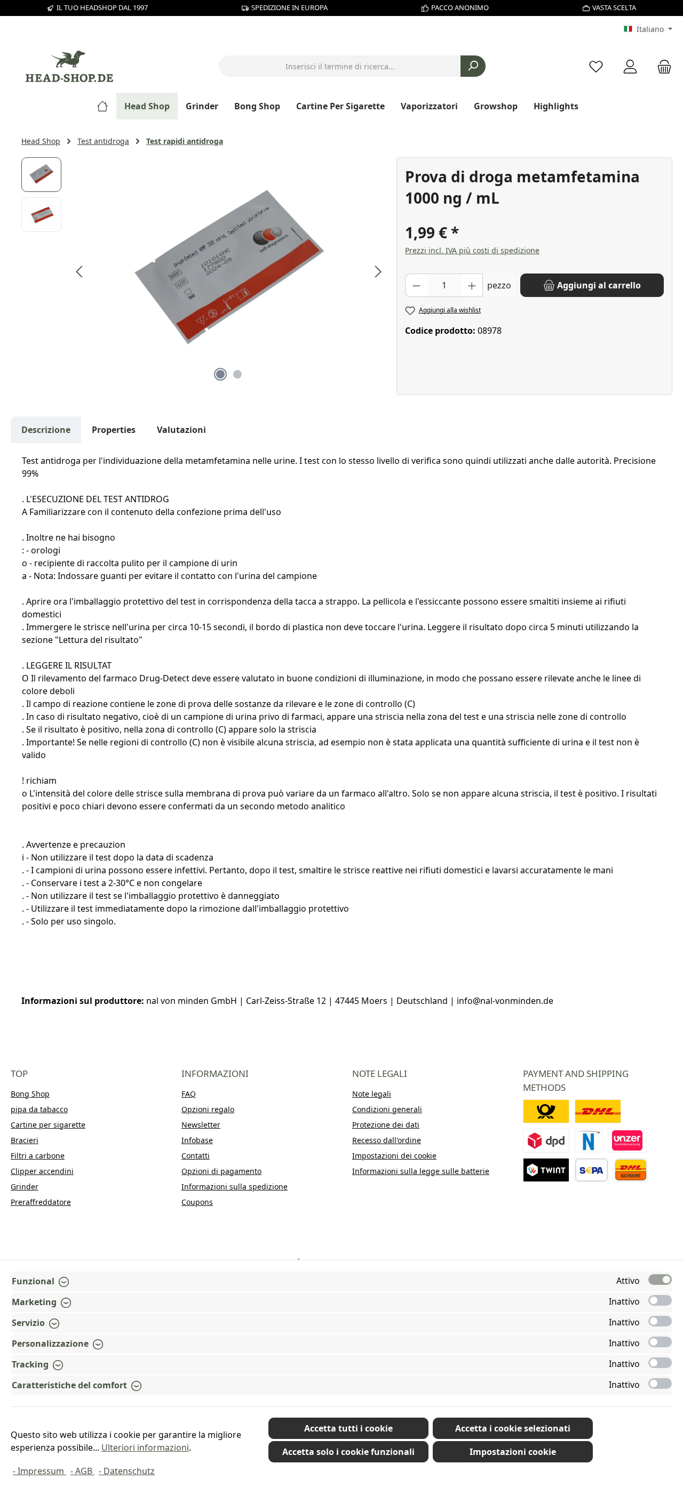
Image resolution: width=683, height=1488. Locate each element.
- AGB (82, 1471)
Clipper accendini (42, 1171)
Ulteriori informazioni (145, 1447)
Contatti (195, 1156)
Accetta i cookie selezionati (512, 1428)
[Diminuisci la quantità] (416, 285)
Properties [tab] (114, 430)
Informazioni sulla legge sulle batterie (420, 1171)
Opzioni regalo (207, 1109)
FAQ (188, 1094)
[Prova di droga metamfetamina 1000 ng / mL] (229, 272)
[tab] (46, 429)
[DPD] (546, 1141)
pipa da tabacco (39, 1109)
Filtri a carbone (38, 1156)
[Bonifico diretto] (627, 1141)
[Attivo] (660, 1279)
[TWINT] (546, 1170)
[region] (203, 272)
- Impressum (39, 1471)
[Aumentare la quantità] (472, 285)
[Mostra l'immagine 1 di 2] (220, 374)
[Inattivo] (660, 1300)
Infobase (197, 1140)
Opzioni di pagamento (221, 1171)
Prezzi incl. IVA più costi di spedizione (472, 250)
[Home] (106, 106)
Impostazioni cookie (513, 1452)
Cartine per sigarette (48, 1125)
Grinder (24, 1186)
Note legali (371, 1094)
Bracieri (24, 1140)
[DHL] (598, 1111)
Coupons (197, 1202)
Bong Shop (30, 1094)
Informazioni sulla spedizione (234, 1186)
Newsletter (200, 1125)
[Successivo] (378, 271)
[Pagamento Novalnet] (588, 1141)
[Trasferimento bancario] (591, 1170)
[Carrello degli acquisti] (661, 66)
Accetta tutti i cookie (348, 1428)
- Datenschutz (127, 1471)
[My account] (630, 66)
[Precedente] (80, 271)
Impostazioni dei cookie (394, 1156)
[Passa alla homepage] (69, 66)
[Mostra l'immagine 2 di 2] (237, 374)
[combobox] (340, 66)
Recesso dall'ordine (386, 1140)
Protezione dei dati (385, 1125)
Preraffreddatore (41, 1202)
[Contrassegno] (631, 1170)
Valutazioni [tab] (181, 430)
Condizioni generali (387, 1109)
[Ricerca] (473, 66)
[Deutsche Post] (546, 1111)
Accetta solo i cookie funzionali (348, 1452)
